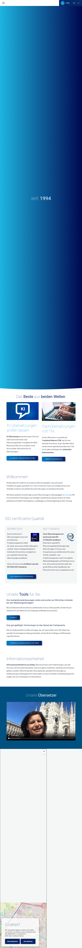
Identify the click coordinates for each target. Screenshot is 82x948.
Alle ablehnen (28, 941)
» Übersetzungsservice (53, 459)
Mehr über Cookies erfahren (14, 936)
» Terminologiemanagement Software (24, 643)
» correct (13, 617)
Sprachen (65, 495)
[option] (41, 198)
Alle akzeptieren (12, 941)
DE (74, 3)
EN (78, 3)
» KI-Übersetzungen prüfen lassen (22, 458)
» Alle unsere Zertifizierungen (21, 576)
